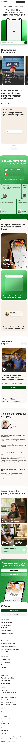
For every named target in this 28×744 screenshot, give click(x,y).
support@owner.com (6, 733)
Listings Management (7, 633)
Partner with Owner (6, 723)
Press (2, 721)
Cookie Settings (4, 737)
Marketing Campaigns (8, 644)
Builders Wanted (5, 718)
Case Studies (4, 690)
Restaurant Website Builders (8, 704)
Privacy (10, 736)
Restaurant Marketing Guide (8, 692)
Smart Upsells (5, 662)
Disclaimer (22, 736)
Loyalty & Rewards (7, 652)
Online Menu (5, 628)
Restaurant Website (7, 622)
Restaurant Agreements (6, 738)
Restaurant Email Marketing (8, 697)
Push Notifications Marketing (10, 649)
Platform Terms (15, 738)
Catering (4, 668)
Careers (3, 714)
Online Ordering (6, 659)
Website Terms (16, 736)
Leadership (4, 716)
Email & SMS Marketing (8, 646)
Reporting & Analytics (7, 678)
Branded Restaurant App (8, 641)
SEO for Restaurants (6, 695)
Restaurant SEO (6, 625)
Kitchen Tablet (5, 681)
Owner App (4, 675)
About (2, 711)
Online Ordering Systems (7, 702)
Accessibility (22, 738)
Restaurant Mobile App (7, 699)
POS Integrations (6, 683)
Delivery (3, 665)
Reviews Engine (6, 631)
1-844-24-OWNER (5, 730)
